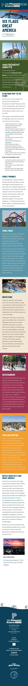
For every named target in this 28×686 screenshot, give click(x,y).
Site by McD (14, 655)
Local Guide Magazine (14, 650)
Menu (23, 5)
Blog (14, 637)
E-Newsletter (14, 648)
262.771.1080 (14, 629)
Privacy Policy (14, 641)
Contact (14, 639)
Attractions (9, 35)
